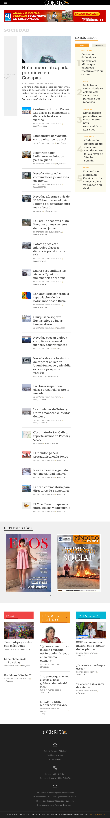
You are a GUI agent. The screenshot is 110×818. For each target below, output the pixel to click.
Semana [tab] (99, 45)
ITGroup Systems (97, 814)
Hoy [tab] (82, 45)
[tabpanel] (29, 563)
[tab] (50, 595)
